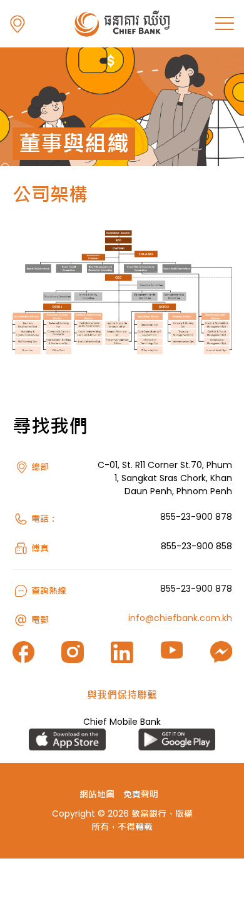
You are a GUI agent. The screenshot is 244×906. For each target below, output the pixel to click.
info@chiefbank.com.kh (180, 618)
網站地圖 (96, 794)
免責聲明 (140, 794)
